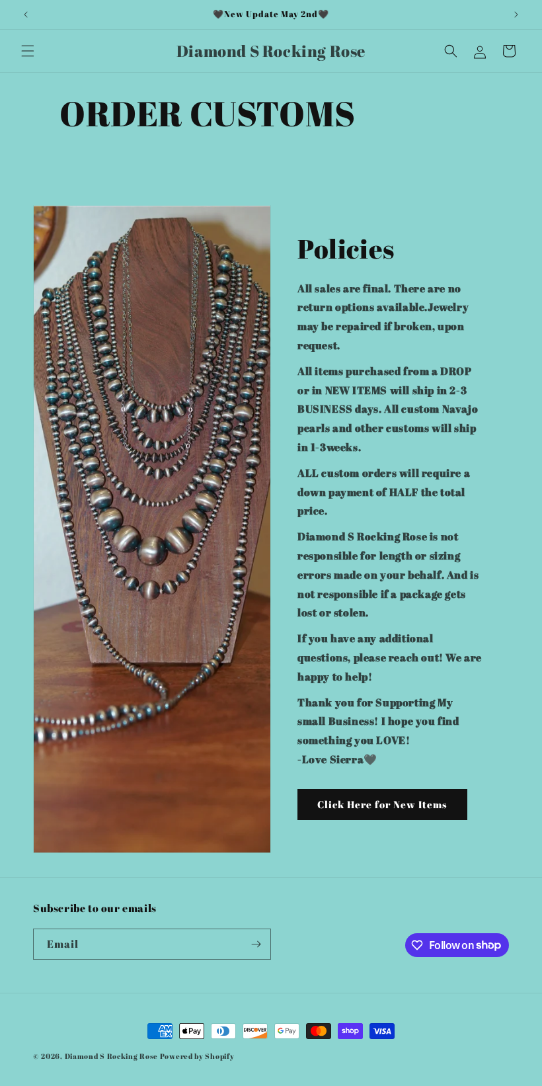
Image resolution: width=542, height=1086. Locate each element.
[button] (27, 50)
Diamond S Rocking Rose (112, 1056)
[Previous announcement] (25, 14)
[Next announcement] (516, 14)
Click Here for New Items (382, 804)
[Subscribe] (255, 944)
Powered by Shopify (197, 1056)
